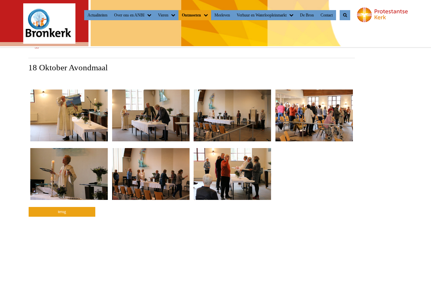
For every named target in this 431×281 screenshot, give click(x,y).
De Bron (307, 15)
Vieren (163, 15)
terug (62, 211)
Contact (327, 15)
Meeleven (222, 15)
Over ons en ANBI (129, 15)
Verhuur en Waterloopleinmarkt (262, 15)
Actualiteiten (97, 15)
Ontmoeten (191, 15)
